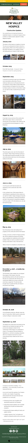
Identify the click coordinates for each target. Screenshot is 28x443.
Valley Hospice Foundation (13, 436)
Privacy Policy (15, 437)
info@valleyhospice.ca (6, 4)
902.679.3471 (16, 4)
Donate (23, 4)
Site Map (11, 437)
